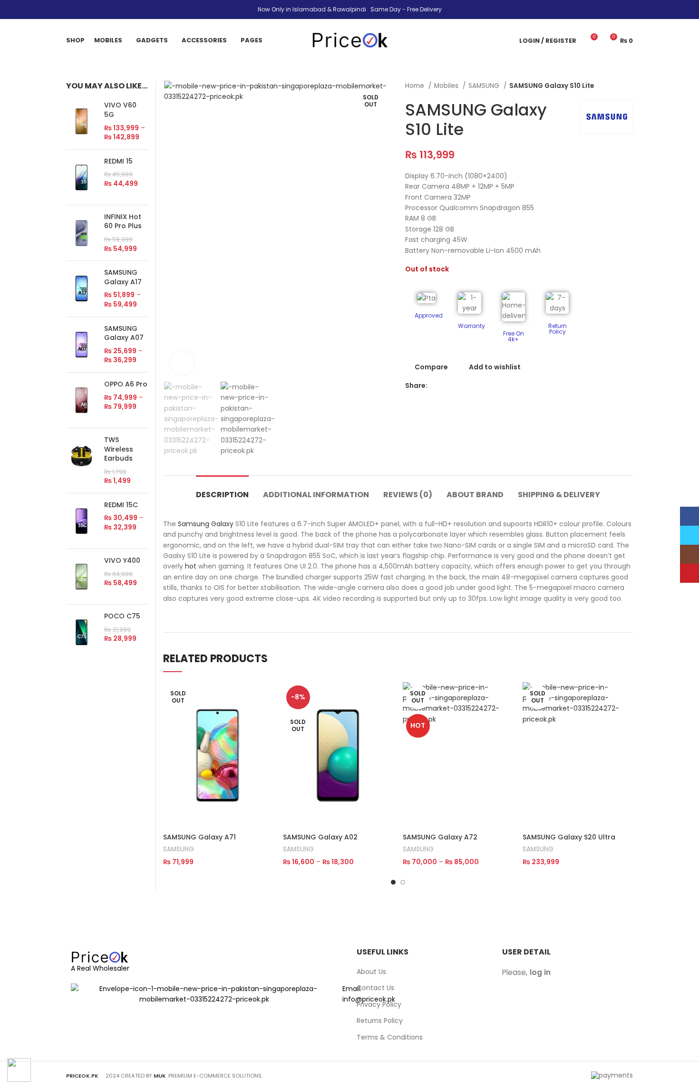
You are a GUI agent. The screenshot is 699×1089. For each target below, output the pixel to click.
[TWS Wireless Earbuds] (81, 460)
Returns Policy (380, 1020)
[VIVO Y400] (81, 576)
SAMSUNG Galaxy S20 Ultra (569, 837)
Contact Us (375, 988)
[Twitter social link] (446, 386)
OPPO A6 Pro (125, 384)
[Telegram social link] (490, 386)
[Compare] (266, 697)
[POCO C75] (81, 632)
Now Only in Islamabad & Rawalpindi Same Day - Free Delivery (350, 9)
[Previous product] (609, 86)
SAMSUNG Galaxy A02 (320, 837)
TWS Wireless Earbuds (118, 449)
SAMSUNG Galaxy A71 (199, 837)
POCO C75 (122, 616)
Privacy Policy (379, 1004)
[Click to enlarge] (182, 363)
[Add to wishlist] (266, 740)
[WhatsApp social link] (479, 386)
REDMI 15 (118, 161)
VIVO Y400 (122, 560)
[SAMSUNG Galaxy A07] (81, 344)
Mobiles (447, 85)
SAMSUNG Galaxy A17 (123, 277)
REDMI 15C (121, 505)
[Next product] (628, 86)
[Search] (506, 40)
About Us (371, 971)
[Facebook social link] (435, 386)
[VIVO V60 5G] (81, 121)
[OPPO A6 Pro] (81, 400)
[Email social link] (457, 386)
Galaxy (222, 524)
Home (415, 85)
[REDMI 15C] (81, 521)
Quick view (266, 719)
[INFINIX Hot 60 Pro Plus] (81, 232)
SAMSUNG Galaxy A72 (440, 837)
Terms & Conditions (390, 1037)
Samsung (193, 524)
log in (540, 972)
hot (190, 566)
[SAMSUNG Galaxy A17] (81, 288)
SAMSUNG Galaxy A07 (124, 333)
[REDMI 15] (81, 177)
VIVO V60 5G (120, 110)
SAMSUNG (484, 85)
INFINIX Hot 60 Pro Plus (123, 221)
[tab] (222, 489)
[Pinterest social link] (468, 386)
